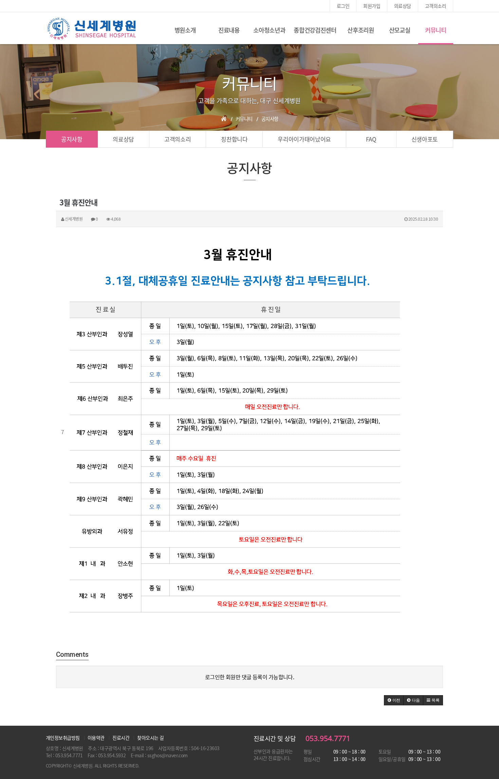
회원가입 (371, 5)
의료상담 (402, 5)
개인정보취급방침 (63, 737)
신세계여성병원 (92, 29)
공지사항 (71, 139)
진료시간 (120, 737)
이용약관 (96, 737)
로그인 (343, 5)
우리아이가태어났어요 (304, 139)
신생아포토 (424, 139)
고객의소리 (435, 5)
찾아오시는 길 (150, 737)
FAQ (371, 139)
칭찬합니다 (234, 139)
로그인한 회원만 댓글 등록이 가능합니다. (249, 677)
